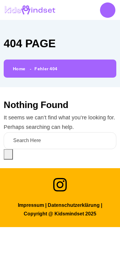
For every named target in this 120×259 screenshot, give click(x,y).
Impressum (31, 205)
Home (19, 68)
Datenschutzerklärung (74, 205)
